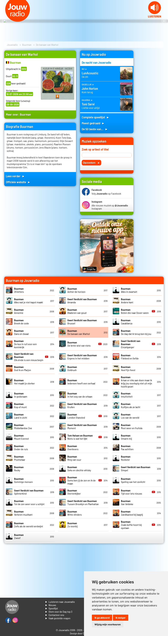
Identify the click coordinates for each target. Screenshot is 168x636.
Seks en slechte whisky (79, 468)
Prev (4, 21)
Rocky (19, 468)
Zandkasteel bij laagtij (132, 513)
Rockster (125, 458)
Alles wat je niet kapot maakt (28, 301)
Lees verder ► (15, 176)
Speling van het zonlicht (133, 480)
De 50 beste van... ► (95, 129)
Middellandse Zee (23, 426)
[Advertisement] (150, 99)
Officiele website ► (18, 182)
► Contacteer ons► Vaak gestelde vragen (57, 616)
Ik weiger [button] (121, 617)
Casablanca (126, 322)
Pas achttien (127, 447)
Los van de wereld (130, 416)
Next (163, 21)
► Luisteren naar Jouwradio (60, 601)
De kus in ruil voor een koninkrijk (25, 344)
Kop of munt (20, 405)
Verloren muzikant (23, 513)
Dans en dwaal (21, 332)
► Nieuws (50, 605)
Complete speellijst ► (95, 117)
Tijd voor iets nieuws (131, 492)
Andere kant (127, 301)
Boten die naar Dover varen (135, 311)
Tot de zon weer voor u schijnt (29, 502)
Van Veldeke (127, 502)
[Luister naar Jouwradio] (154, 16)
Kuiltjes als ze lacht (130, 405)
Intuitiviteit (127, 395)
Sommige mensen (23, 480)
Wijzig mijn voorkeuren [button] (107, 624)
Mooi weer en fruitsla (131, 426)
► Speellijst (51, 608)
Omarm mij (126, 437)
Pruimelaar (19, 458)
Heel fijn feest (128, 368)
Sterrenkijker (74, 492)
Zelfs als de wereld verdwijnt (28, 525)
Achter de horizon (76, 290)
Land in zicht (20, 416)
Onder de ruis (21, 447)
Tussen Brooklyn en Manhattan (83, 502)
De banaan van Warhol (78, 332)
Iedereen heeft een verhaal (81, 382)
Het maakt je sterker (24, 382)
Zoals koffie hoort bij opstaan (131, 524)
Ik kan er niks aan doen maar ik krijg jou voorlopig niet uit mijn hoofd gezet (136, 381)
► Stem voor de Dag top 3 (58, 611)
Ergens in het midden (82, 357)
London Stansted (76, 416)
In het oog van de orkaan (79, 395)
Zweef (19, 536)
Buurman (27, 44)
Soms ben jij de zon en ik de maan (81, 480)
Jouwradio (12, 44)
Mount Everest (21, 437)
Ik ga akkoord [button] (102, 617)
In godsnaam (20, 395)
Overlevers (72, 447)
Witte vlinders (74, 513)
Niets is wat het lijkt (80, 437)
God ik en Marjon (22, 368)
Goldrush (72, 368)
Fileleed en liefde (130, 357)
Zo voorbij (72, 525)
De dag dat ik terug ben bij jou (136, 332)
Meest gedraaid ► (93, 123)
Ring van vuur (74, 458)
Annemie (19, 311)
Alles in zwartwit (129, 290)
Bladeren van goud (76, 311)
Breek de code (21, 322)
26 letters (19, 290)
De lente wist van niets (79, 344)
